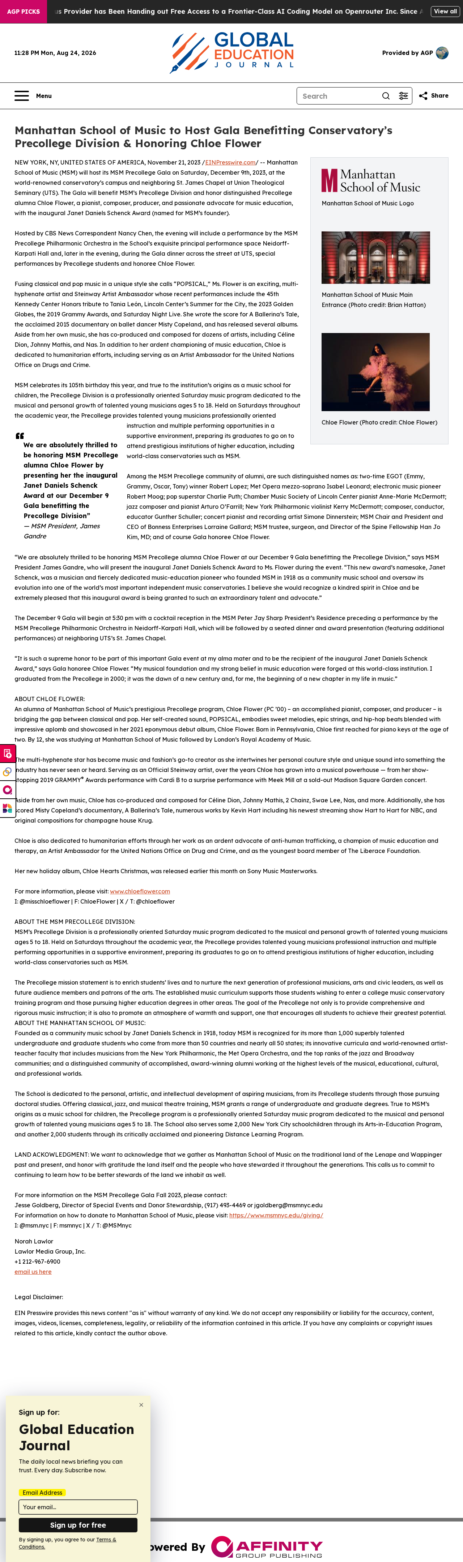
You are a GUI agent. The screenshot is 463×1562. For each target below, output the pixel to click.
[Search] (386, 96)
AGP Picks (23, 11)
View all (445, 11)
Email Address (42, 1492)
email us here (33, 1271)
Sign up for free (78, 1524)
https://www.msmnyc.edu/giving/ (276, 1215)
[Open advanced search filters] (403, 96)
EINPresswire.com (230, 162)
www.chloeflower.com (140, 891)
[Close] (141, 1404)
